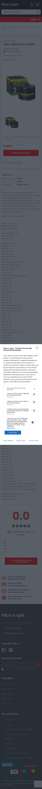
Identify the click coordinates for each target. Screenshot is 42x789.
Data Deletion (8, 440)
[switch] (33, 394)
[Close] (38, 348)
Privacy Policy (34, 440)
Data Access (21, 440)
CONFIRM (13, 432)
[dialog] (21, 394)
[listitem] (21, 388)
